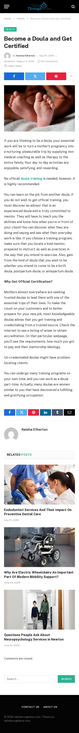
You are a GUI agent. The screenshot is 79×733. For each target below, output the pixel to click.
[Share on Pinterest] (56, 76)
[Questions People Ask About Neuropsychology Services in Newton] (39, 610)
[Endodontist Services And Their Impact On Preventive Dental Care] (39, 485)
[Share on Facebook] (14, 76)
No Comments (49, 61)
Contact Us (30, 706)
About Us (50, 706)
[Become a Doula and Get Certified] (39, 108)
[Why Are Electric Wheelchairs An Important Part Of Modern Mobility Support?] (39, 547)
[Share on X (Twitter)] (35, 76)
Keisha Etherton (25, 55)
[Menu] (6, 6)
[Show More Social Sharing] (71, 76)
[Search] (73, 6)
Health (10, 29)
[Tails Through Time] (39, 6)
